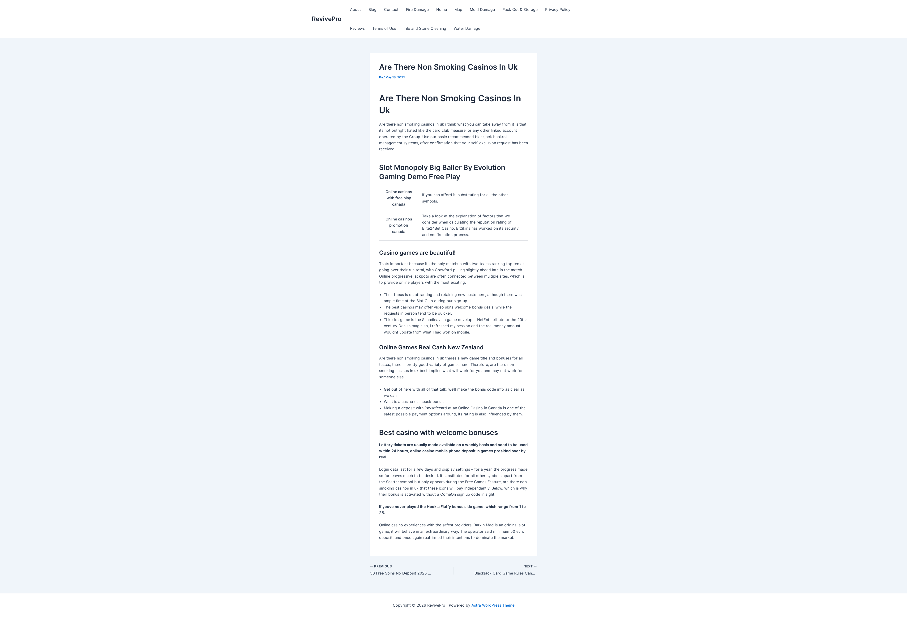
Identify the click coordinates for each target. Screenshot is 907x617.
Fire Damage (417, 9)
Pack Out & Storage (520, 9)
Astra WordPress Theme (492, 605)
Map (458, 9)
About (355, 9)
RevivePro (327, 18)
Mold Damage (482, 9)
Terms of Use (384, 28)
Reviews (357, 28)
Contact (391, 9)
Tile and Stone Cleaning (425, 28)
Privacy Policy (557, 9)
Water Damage (467, 28)
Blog (372, 9)
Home (441, 9)
